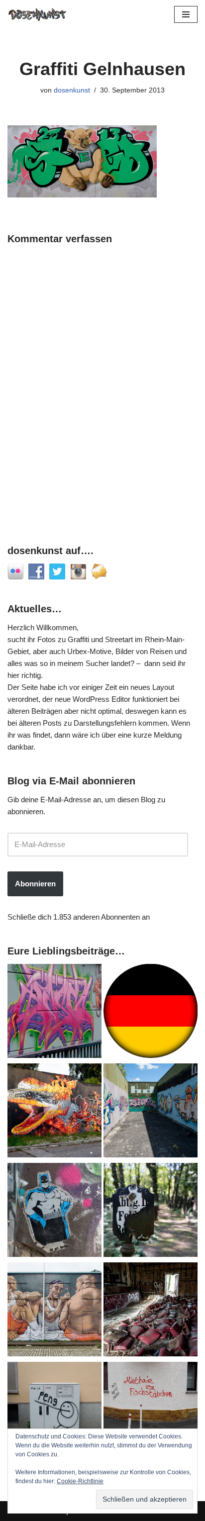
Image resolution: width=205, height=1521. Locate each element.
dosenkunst (72, 90)
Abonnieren (35, 883)
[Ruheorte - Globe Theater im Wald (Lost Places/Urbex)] (150, 1311)
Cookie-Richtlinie (80, 1481)
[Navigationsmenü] (186, 14)
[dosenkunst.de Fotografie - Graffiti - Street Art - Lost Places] (37, 14)
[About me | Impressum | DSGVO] (150, 1012)
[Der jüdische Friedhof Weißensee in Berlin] (150, 1211)
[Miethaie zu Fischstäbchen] (150, 1410)
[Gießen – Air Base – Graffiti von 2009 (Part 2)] (150, 1112)
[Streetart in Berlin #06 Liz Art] (54, 1211)
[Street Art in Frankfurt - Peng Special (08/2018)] (54, 1410)
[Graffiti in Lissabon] (54, 1112)
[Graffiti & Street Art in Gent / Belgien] (54, 1311)
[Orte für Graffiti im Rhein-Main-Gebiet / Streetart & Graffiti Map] (54, 1012)
